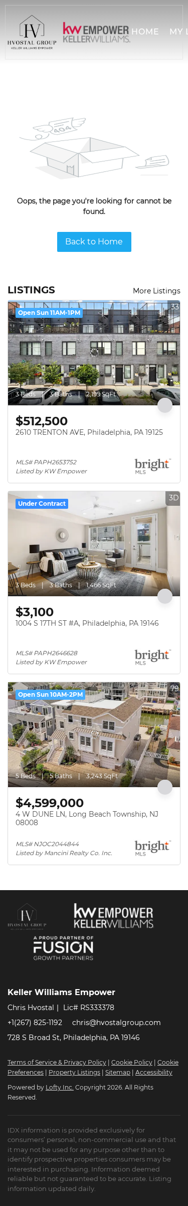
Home (145, 31)
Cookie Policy (131, 1062)
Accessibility (153, 1072)
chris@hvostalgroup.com (116, 1022)
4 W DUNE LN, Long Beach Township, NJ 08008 (87, 819)
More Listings (156, 290)
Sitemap (117, 1072)
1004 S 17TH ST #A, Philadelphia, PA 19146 (87, 623)
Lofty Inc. (60, 1087)
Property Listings (74, 1072)
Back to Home (94, 241)
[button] (32, 32)
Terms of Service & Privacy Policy (57, 1062)
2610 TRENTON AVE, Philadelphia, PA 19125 (89, 432)
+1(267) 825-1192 (35, 1022)
